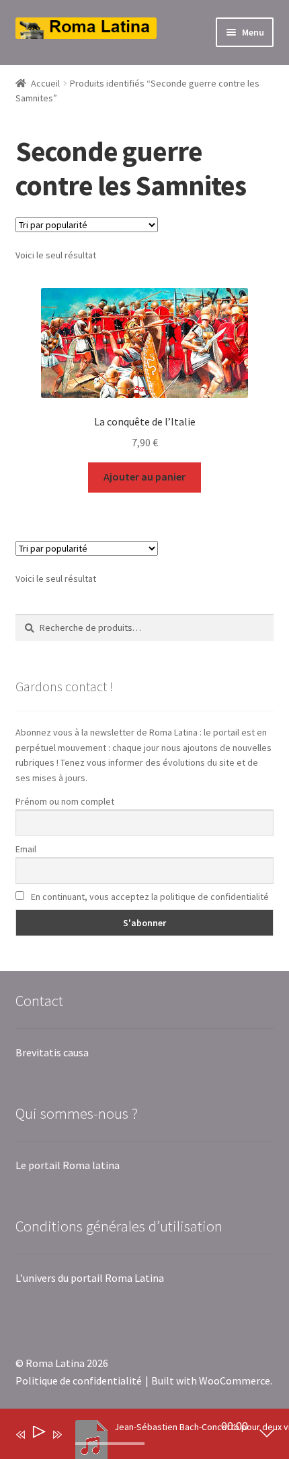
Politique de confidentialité (78, 1380)
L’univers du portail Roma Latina (89, 1278)
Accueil (45, 83)
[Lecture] (38, 1434)
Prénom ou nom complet (64, 801)
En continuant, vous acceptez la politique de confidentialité (149, 897)
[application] (135, 1436)
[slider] (109, 1443)
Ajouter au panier (144, 476)
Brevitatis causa (52, 1052)
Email (25, 849)
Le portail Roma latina (67, 1165)
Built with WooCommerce (210, 1380)
